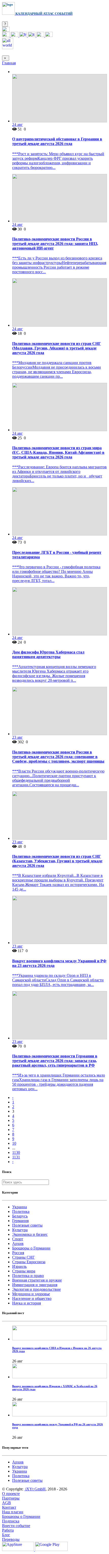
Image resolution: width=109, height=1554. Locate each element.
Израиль (19, 1266)
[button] (6, 30)
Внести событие (16, 1525)
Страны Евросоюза (28, 1262)
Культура (20, 1230)
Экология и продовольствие (36, 1289)
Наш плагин (12, 1512)
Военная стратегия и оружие (37, 1280)
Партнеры (11, 1498)
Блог (6, 1535)
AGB (6, 1503)
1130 (16, 1152)
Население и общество (31, 1298)
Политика (20, 1211)
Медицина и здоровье (31, 1294)
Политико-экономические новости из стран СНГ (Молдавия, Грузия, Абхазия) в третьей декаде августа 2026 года (56, 348)
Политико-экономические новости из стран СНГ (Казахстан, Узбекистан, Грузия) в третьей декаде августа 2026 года (57, 861)
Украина (19, 1207)
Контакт (9, 1507)
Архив (18, 1243)
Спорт (17, 1239)
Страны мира (23, 1271)
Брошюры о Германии (31, 1248)
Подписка (10, 1521)
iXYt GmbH (35, 1489)
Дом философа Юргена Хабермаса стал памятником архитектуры (48, 654)
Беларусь (20, 1216)
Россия (18, 1253)
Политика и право (28, 1275)
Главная (9, 63)
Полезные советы (27, 1225)
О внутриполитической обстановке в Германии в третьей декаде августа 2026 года (57, 141)
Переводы (11, 1539)
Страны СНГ (23, 1257)
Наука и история (26, 1303)
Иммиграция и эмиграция (34, 1285)
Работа (8, 1530)
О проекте (11, 1493)
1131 (16, 1157)
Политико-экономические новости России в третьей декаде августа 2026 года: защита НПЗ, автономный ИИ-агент (55, 243)
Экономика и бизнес (30, 1234)
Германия (20, 1220)
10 (14, 1143)
